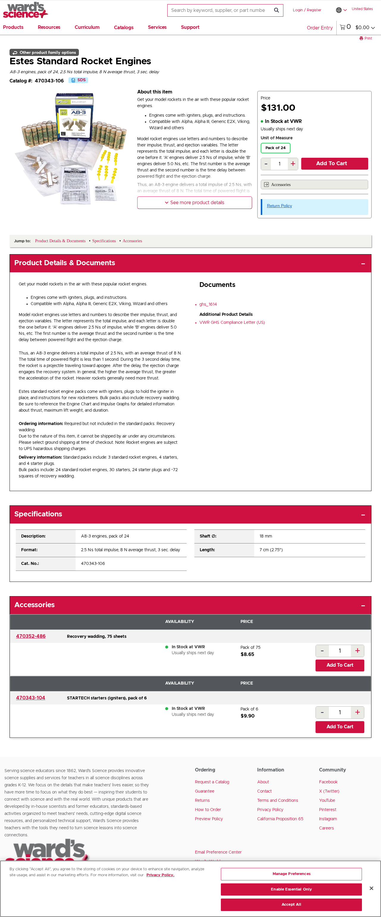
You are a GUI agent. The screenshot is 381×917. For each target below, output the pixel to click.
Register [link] (314, 10)
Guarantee (204, 791)
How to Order (208, 810)
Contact (264, 791)
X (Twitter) (329, 791)
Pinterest (327, 810)
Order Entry (320, 28)
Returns (202, 801)
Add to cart (331, 163)
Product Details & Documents (64, 263)
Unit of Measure (277, 138)
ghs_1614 (208, 304)
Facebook (328, 782)
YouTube (327, 801)
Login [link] (298, 10)
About (263, 782)
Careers (326, 828)
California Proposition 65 (280, 819)
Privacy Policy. (160, 875)
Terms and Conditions (277, 801)
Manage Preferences (291, 874)
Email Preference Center (218, 852)
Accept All (291, 905)
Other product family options (47, 52)
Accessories (281, 184)
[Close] (371, 888)
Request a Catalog (212, 782)
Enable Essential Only (291, 889)
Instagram (328, 819)
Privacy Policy (270, 810)
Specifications (38, 514)
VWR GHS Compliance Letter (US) (232, 323)
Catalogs (124, 27)
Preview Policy (209, 819)
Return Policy (279, 205)
